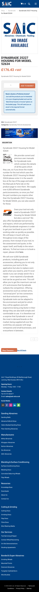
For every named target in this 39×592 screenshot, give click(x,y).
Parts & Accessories (24, 125)
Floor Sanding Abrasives (9, 429)
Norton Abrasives (7, 446)
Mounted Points (6, 563)
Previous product (32, 339)
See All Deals (21, 350)
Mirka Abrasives (6, 439)
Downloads (5, 491)
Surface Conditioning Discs (10, 466)
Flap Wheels (5, 477)
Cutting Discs (5, 511)
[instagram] (10, 405)
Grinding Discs (6, 515)
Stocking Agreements (8, 547)
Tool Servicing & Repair (9, 536)
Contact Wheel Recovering (10, 540)
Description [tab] (7, 142)
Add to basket (27, 86)
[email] (3, 405)
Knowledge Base (6, 487)
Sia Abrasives (5, 450)
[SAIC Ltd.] (9, 4)
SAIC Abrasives (6, 454)
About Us (4, 495)
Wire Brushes (5, 575)
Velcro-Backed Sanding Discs (11, 425)
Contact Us (5, 499)
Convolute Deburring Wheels (10, 474)
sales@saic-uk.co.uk (13, 396)
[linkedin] (14, 405)
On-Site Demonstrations (9, 543)
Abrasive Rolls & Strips (8, 421)
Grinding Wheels (6, 559)
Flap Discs (4, 518)
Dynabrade (11, 11)
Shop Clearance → (9, 350)
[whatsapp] (18, 405)
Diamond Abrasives (7, 567)
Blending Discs (6, 470)
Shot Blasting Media (8, 526)
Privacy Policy (20, 588)
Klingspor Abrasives (8, 442)
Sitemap (29, 588)
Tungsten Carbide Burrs (9, 571)
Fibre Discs (5, 522)
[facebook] (7, 405)
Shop (3, 11)
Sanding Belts (6, 417)
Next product (36, 339)
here (21, 252)
